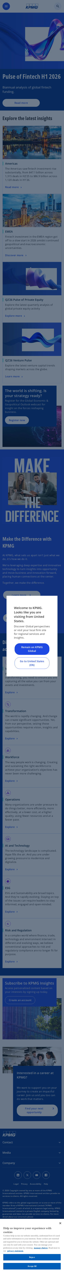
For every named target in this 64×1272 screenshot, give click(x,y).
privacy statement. (15, 1251)
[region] (32, 1245)
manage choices (41, 1248)
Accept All (32, 1266)
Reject (32, 1257)
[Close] (60, 1223)
